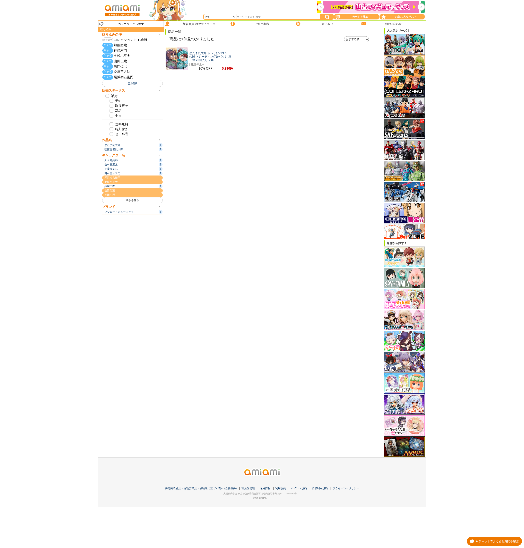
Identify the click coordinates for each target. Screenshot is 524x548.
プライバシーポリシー (346, 488)
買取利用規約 (320, 488)
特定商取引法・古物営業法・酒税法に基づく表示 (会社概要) (201, 488)
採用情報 (265, 488)
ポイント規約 (299, 488)
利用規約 (280, 488)
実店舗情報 (248, 488)
